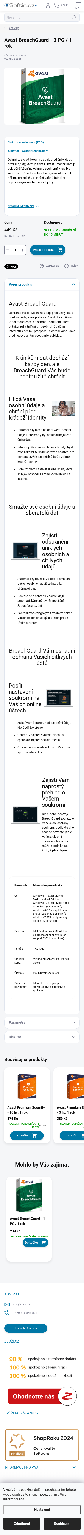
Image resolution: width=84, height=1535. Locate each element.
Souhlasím (62, 1524)
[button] (29, 1238)
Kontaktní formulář (26, 1328)
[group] (42, 1221)
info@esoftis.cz (23, 1304)
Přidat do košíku (43, 250)
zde (21, 1499)
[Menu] (78, 5)
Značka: (12, 59)
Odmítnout (22, 1524)
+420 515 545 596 (25, 1312)
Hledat (74, 17)
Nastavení (42, 1510)
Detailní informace (21, 206)
